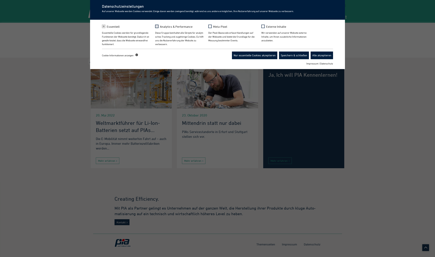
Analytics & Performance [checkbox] (176, 26)
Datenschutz (326, 63)
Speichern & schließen (294, 55)
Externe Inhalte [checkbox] (276, 26)
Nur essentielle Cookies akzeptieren (255, 55)
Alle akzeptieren (321, 55)
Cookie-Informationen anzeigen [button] (118, 55)
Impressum (312, 63)
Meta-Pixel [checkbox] (220, 26)
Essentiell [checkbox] (113, 26)
